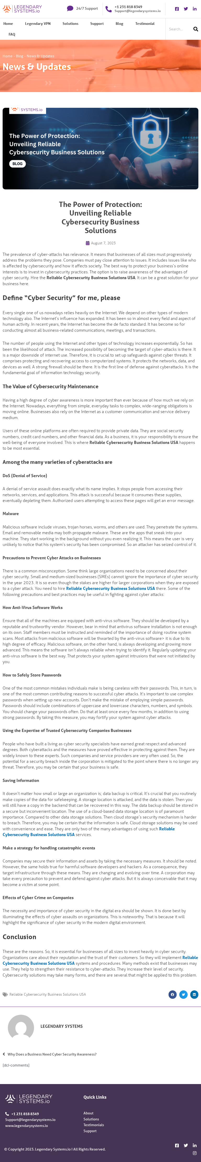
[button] (173, 994)
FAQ (12, 34)
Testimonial (145, 23)
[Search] (196, 29)
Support (97, 23)
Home (8, 23)
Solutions (70, 23)
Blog (119, 23)
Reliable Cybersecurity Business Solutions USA (110, 588)
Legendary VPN (38, 23)
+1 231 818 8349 (128, 6)
